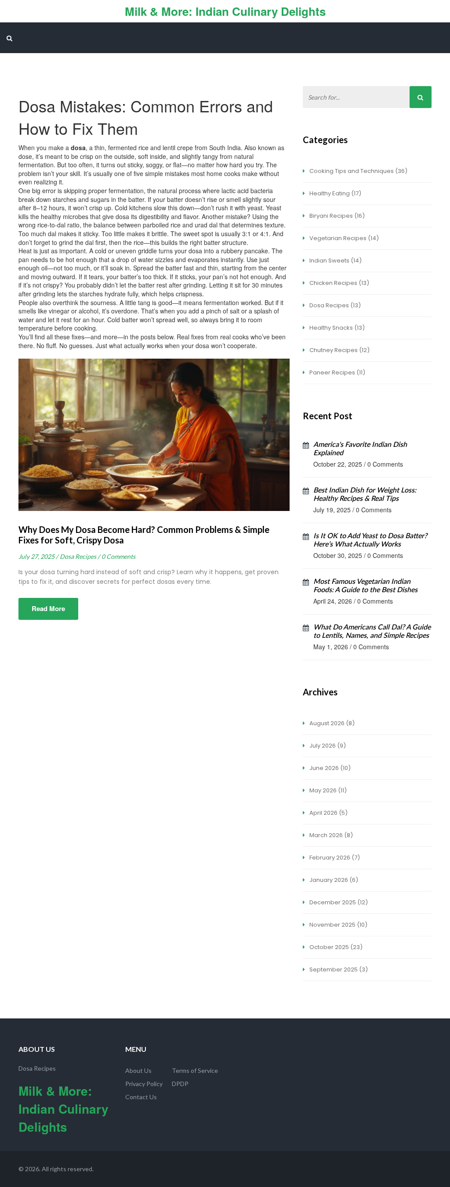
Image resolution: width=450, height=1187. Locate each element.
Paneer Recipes (336, 372)
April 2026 (328, 813)
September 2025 (338, 969)
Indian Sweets (335, 260)
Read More (48, 608)
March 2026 (330, 835)
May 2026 (327, 790)
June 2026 (329, 768)
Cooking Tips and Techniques (357, 171)
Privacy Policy (144, 1083)
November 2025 (337, 925)
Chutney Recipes (339, 350)
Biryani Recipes (336, 216)
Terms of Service (195, 1070)
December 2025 (338, 902)
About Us (138, 1070)
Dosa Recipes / (80, 556)
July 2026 (327, 745)
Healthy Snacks (336, 328)
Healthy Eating (334, 193)
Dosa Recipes (334, 305)
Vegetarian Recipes (343, 238)
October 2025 (335, 947)
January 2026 (333, 880)
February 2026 (334, 857)
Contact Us (141, 1097)
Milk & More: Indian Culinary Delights (225, 11)
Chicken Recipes (338, 283)
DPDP (180, 1083)
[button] (9, 37)
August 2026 (331, 723)
